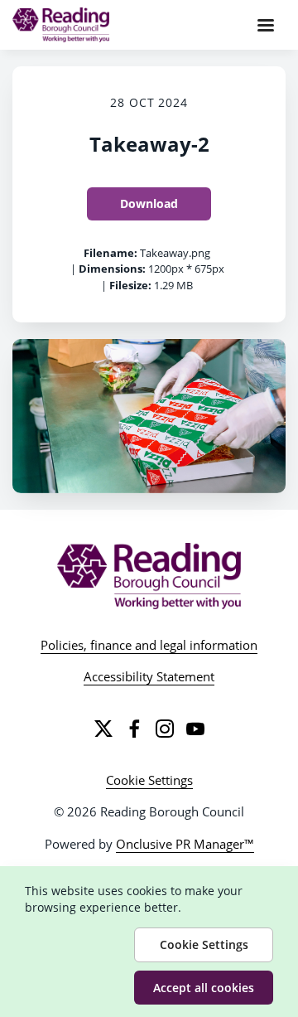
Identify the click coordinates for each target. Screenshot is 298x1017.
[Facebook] (134, 728)
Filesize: (130, 285)
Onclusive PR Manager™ (185, 843)
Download (149, 203)
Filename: (110, 252)
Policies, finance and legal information (149, 645)
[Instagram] (165, 728)
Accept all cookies (203, 987)
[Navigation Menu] (265, 24)
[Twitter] (103, 728)
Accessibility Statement (149, 676)
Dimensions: (112, 268)
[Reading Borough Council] (149, 576)
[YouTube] (195, 728)
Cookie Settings (149, 780)
